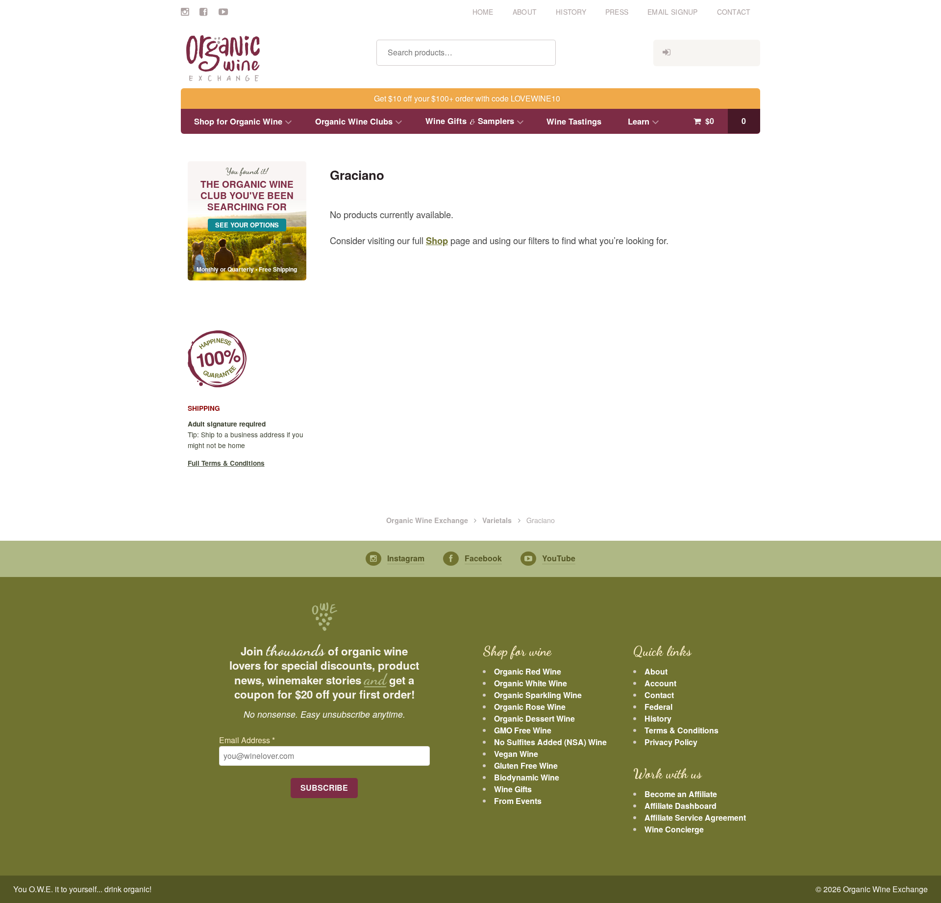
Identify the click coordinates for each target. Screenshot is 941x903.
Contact (734, 12)
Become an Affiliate (680, 794)
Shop (437, 240)
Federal (658, 706)
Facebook (208, 10)
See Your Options (247, 224)
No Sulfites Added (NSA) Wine (550, 742)
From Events (518, 800)
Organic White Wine (530, 683)
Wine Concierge (674, 829)
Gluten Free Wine (526, 765)
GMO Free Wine (522, 730)
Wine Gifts (513, 789)
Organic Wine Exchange (427, 520)
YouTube (228, 10)
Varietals (497, 520)
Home (483, 12)
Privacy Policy (670, 742)
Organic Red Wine (527, 671)
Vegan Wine (516, 753)
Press (617, 12)
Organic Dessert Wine (534, 718)
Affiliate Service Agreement (695, 817)
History (571, 12)
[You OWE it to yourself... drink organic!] (270, 59)
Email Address (247, 740)
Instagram (190, 10)
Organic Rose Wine (530, 706)
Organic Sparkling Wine (538, 695)
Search (543, 52)
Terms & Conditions (681, 730)
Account (660, 683)
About (525, 12)
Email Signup (672, 12)
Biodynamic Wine (526, 777)
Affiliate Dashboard (680, 805)
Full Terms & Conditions (226, 463)
